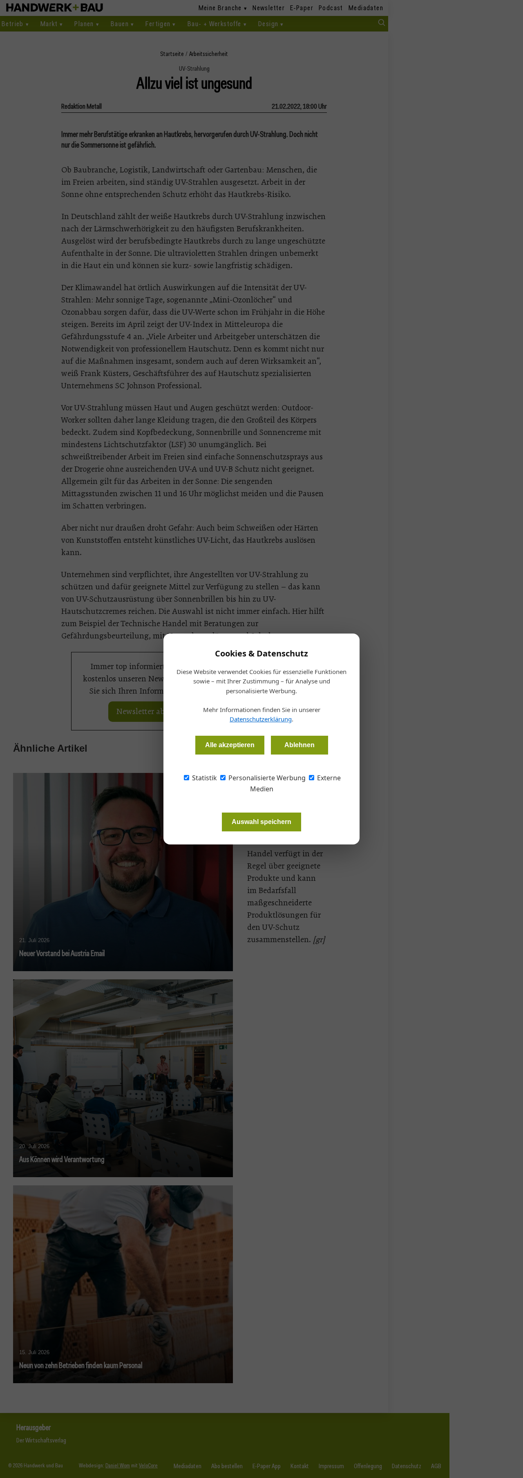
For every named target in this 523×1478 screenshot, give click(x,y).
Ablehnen (299, 744)
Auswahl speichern (261, 821)
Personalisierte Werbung (266, 777)
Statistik (203, 777)
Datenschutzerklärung (261, 719)
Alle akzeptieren (230, 744)
